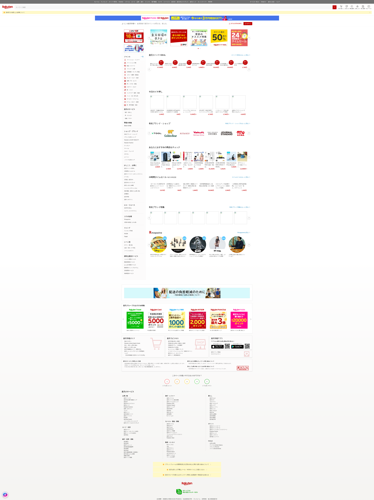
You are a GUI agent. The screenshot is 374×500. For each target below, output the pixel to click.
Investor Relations (176, 499)
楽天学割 (126, 196)
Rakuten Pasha (214, 431)
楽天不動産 (213, 417)
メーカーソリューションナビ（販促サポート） (180, 351)
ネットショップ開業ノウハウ (175, 349)
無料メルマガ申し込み (130, 347)
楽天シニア (213, 405)
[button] (347, 7)
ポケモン (126, 154)
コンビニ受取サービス (130, 259)
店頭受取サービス (129, 270)
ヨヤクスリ (213, 401)
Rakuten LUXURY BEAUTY (131, 140)
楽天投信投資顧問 (128, 447)
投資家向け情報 (167, 499)
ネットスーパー (202, 2)
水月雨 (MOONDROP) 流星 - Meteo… (209, 165)
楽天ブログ (170, 436)
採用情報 (204, 499)
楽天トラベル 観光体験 (173, 400)
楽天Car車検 (213, 414)
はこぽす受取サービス (130, 265)
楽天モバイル (170, 423)
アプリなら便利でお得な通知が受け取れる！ (223, 341)
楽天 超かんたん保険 (129, 454)
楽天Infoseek (170, 429)
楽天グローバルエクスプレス (131, 423)
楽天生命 (126, 450)
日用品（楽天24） (129, 179)
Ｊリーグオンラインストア (131, 421)
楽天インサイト (214, 435)
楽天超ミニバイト (214, 436)
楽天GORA (169, 408)
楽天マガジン (170, 448)
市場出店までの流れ (173, 347)
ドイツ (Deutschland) (215, 448)
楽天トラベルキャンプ (172, 401)
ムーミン (126, 157)
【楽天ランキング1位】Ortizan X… (165, 165)
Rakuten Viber (170, 438)
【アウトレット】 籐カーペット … (242, 165)
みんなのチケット (171, 453)
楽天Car (212, 412)
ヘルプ (278, 2)
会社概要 (159, 499)
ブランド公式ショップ (130, 137)
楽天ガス (212, 400)
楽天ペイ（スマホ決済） (130, 433)
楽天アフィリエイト (172, 432)
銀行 (142, 2)
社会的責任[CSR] (187, 499)
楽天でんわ (170, 427)
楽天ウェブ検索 (171, 431)
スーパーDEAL (113, 2)
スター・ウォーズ (129, 151)
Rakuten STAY (170, 403)
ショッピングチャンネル (130, 188)
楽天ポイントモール (215, 427)
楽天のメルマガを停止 (139, 355)
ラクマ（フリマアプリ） (130, 211)
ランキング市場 (128, 230)
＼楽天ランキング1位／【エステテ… (188, 165)
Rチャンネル (170, 444)
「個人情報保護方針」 (148, 366)
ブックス (147, 2)
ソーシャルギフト (129, 250)
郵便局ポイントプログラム (131, 267)
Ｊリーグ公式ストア (129, 159)
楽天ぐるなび (213, 410)
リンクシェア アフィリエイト (174, 434)
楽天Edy (126, 435)
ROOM (210, 2)
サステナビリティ (216, 354)
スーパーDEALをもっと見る (240, 55)
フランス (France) (214, 447)
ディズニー (127, 145)
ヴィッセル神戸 (171, 457)
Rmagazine (127, 219)
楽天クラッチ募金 (216, 352)
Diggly (126, 236)
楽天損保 (126, 448)
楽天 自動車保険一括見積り (131, 452)
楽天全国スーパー (128, 414)
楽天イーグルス (171, 455)
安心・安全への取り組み (130, 345)
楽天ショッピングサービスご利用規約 (134, 351)
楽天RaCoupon (128, 419)
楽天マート (127, 412)
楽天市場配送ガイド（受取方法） (133, 349)
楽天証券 (126, 443)
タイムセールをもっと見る (240, 177)
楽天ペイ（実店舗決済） (174, 355)
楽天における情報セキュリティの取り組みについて (200, 361)
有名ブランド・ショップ (130, 134)
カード (133, 2)
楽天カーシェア (171, 407)
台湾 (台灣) (212, 443)
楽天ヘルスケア (214, 403)
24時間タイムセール (129, 171)
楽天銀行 (126, 441)
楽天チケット (170, 450)
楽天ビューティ (214, 407)
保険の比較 (127, 455)
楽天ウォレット (128, 445)
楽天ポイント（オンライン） (175, 353)
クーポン (126, 176)
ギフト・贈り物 (128, 245)
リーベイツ (167, 2)
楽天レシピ (213, 408)
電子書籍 (154, 2)
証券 (138, 2)
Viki (168, 446)
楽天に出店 (271, 2)
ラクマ (160, 2)
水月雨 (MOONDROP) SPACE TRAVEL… (220, 165)
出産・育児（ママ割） (130, 248)
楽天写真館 (213, 416)
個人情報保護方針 (212, 499)
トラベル (127, 2)
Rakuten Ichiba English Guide (132, 343)
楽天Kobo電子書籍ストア (130, 400)
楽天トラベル (170, 398)
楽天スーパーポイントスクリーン (218, 429)
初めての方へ (127, 341)
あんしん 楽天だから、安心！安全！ (243, 368)
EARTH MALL (128, 208)
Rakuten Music (171, 451)
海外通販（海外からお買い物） (132, 191)
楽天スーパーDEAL (129, 168)
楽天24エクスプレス (182, 2)
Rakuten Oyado (171, 405)
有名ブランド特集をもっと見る (239, 207)
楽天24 (173, 2)
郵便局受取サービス (129, 262)
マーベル (126, 148)
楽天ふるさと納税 (129, 185)
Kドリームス (170, 416)
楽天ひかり (170, 425)
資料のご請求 (181, 343)
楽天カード (127, 429)
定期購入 (126, 193)
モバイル (96, 2)
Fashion (121, 2)
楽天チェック (213, 433)
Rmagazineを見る (243, 232)
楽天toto (169, 410)
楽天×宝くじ (170, 412)
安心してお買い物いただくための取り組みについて (200, 366)
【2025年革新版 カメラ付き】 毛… (198, 165)
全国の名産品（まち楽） (130, 222)
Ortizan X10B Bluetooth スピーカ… (176, 165)
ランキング (104, 2)
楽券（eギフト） (128, 199)
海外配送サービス (129, 273)
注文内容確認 (128, 355)
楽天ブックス (127, 398)
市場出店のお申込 (172, 343)
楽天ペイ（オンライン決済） (131, 431)
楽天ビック (193, 2)
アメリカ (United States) (216, 445)
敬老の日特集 (127, 125)
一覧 (142, 56)
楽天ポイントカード (215, 426)
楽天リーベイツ (128, 416)
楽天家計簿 (213, 419)
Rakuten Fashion (128, 142)
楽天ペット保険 (128, 457)
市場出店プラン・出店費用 (175, 345)
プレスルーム (196, 499)
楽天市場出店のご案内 (174, 341)
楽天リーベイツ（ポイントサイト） (133, 174)
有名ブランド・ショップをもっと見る (237, 123)
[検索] (335, 7)
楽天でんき (213, 398)
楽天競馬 (169, 414)
